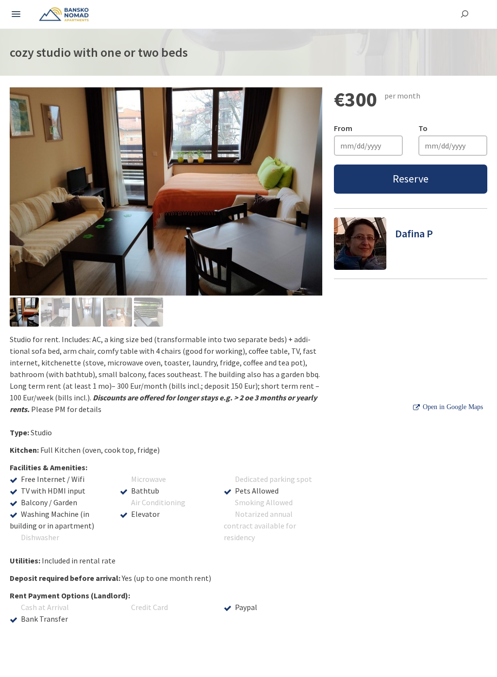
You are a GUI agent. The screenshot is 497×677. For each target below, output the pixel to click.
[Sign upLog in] (16, 14)
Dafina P (414, 233)
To (423, 128)
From (343, 128)
